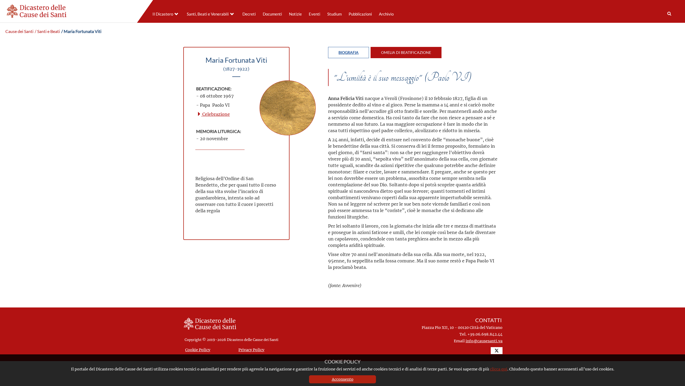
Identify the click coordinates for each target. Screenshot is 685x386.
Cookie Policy (197, 349)
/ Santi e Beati (47, 31)
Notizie (295, 14)
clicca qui (498, 369)
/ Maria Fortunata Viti (81, 31)
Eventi (314, 14)
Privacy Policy (251, 349)
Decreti (249, 14)
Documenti (272, 14)
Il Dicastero (163, 14)
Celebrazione (215, 114)
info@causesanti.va (484, 340)
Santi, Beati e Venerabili (208, 14)
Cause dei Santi (19, 31)
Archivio (386, 14)
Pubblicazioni (360, 14)
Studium (334, 14)
